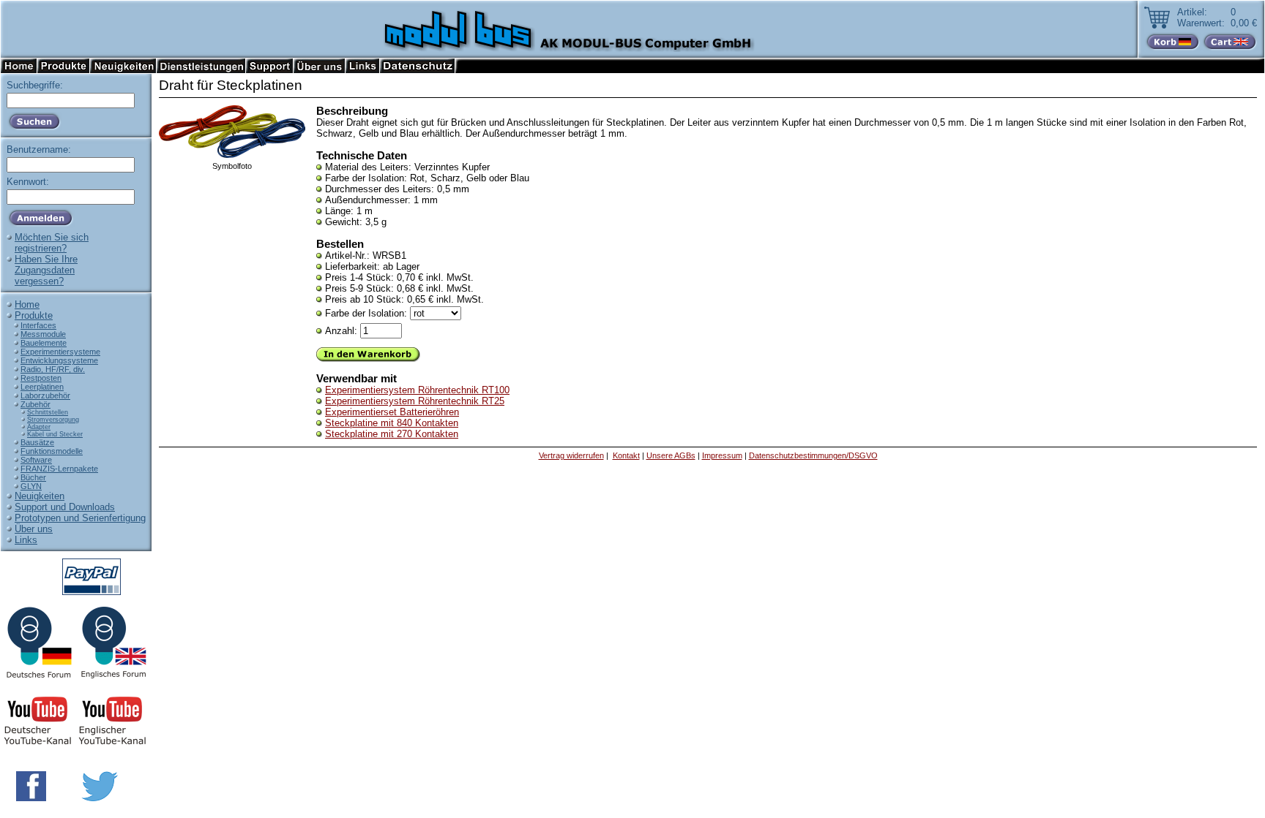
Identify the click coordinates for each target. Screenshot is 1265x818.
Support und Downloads (65, 506)
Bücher (33, 477)
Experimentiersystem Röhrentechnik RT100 (417, 390)
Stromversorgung (53, 419)
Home (27, 304)
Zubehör (35, 404)
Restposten (40, 378)
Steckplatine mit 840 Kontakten (391, 422)
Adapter (39, 427)
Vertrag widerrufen (571, 455)
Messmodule (43, 334)
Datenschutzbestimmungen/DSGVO (813, 455)
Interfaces (38, 325)
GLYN (31, 486)
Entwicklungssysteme (59, 360)
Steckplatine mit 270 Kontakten (391, 433)
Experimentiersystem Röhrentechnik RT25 (414, 400)
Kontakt (626, 455)
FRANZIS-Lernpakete (59, 468)
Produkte (34, 315)
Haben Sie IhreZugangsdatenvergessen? (46, 270)
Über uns (34, 528)
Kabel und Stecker (55, 434)
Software (36, 459)
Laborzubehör (45, 395)
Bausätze (37, 442)
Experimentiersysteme (60, 351)
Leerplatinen (42, 386)
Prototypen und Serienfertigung (80, 517)
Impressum (722, 455)
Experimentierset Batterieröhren (392, 411)
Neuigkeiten (39, 496)
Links (26, 539)
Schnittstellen (47, 412)
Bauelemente (43, 342)
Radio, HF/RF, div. (52, 369)
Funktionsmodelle (51, 451)
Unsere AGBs (670, 455)
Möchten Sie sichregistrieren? (52, 243)
